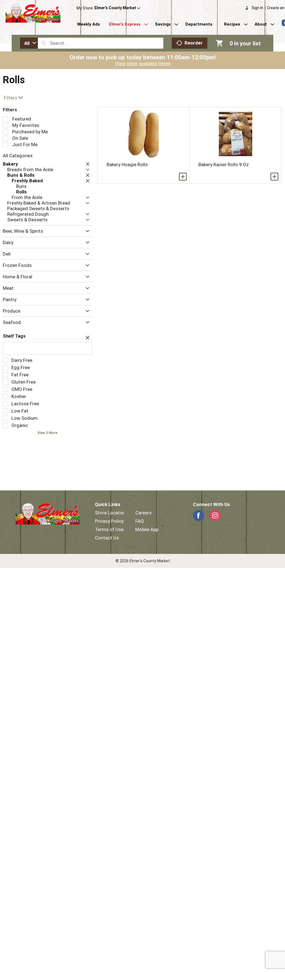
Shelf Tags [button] (14, 336)
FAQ (139, 521)
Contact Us (107, 538)
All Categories (18, 155)
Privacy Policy (109, 521)
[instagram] (215, 515)
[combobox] (29, 43)
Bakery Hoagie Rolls (127, 164)
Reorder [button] (194, 43)
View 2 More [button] (47, 433)
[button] (117, 8)
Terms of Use (109, 529)
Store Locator (109, 513)
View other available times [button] (142, 63)
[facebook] (198, 515)
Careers (143, 513)
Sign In (257, 8)
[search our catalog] (44, 43)
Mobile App (146, 529)
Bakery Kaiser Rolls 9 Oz (223, 164)
